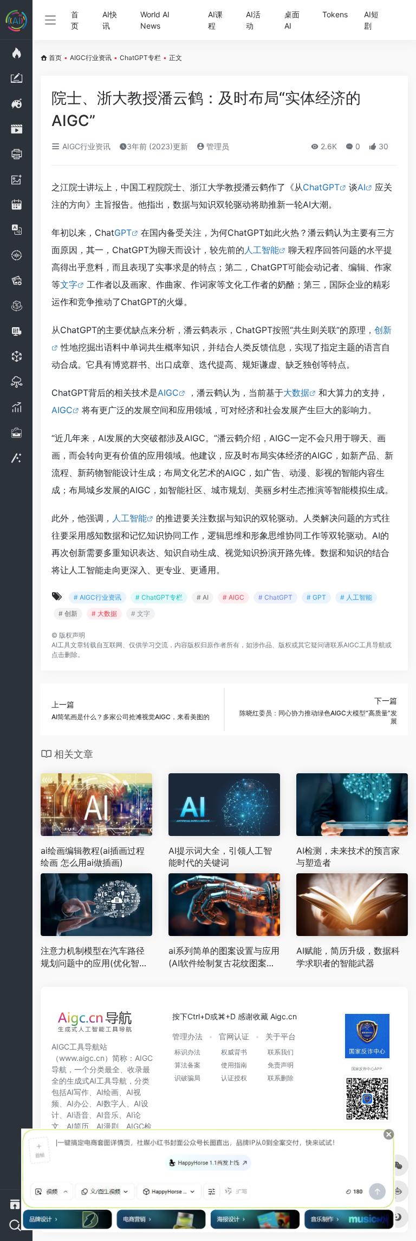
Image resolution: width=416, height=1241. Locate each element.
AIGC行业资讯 (91, 58)
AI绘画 (107, 1092)
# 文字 (140, 613)
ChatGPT (321, 187)
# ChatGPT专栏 (159, 597)
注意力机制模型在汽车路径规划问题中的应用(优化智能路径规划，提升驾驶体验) (94, 957)
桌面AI (292, 20)
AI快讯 (109, 20)
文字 (68, 284)
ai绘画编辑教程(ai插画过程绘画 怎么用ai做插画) (93, 856)
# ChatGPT (275, 597)
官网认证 (234, 1036)
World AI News (155, 20)
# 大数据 (104, 613)
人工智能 (261, 249)
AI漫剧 (107, 1126)
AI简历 (78, 1126)
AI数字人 (111, 1103)
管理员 (216, 146)
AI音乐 (107, 1114)
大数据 (296, 392)
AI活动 (253, 20)
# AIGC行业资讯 (97, 597)
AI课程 (215, 20)
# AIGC (233, 597)
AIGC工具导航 (364, 645)
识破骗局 (187, 1078)
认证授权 (234, 1078)
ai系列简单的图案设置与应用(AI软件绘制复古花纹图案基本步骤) (224, 957)
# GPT (316, 597)
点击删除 (64, 655)
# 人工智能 (356, 597)
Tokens (335, 14)
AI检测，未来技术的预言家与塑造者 (348, 856)
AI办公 (78, 1103)
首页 (75, 20)
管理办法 (187, 1036)
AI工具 (60, 645)
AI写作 (78, 1092)
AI (362, 187)
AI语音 (78, 1114)
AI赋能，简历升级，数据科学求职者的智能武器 (348, 956)
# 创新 (67, 613)
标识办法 (187, 1052)
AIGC (168, 392)
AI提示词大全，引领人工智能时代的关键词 (220, 856)
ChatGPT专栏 (140, 58)
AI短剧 (371, 20)
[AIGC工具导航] (94, 1024)
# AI (203, 597)
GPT (123, 232)
